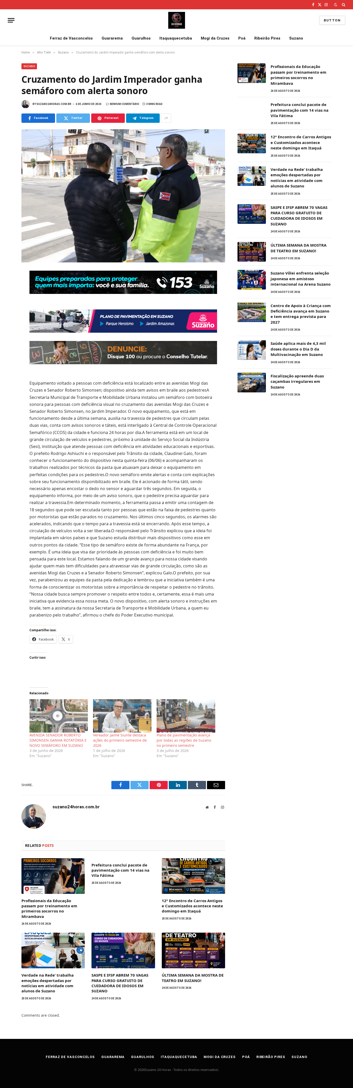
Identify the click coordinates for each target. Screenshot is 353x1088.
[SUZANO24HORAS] (176, 20)
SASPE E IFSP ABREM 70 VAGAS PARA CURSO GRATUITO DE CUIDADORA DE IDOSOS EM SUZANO (119, 982)
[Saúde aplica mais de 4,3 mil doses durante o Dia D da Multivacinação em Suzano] (251, 350)
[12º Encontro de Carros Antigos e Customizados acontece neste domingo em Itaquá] (193, 876)
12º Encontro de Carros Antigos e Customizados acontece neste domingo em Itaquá (192, 906)
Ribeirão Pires (267, 38)
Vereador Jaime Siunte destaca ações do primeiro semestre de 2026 (120, 740)
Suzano (296, 38)
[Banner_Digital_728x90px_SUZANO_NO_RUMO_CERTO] (123, 331)
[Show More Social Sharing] (166, 118)
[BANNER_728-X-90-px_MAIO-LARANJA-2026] (123, 363)
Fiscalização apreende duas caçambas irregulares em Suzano (297, 381)
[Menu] (11, 20)
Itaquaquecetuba (175, 38)
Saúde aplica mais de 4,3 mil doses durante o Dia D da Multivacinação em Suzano (298, 349)
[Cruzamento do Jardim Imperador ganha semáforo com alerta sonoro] (123, 195)
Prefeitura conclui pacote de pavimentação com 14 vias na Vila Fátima (120, 870)
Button (332, 20)
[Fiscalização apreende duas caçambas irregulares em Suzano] (251, 382)
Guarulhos (141, 38)
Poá (241, 38)
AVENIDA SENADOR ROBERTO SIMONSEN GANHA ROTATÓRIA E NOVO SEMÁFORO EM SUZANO (58, 740)
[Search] (343, 4)
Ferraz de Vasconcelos (71, 38)
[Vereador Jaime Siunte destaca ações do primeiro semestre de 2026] (122, 716)
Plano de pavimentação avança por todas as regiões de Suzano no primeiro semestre (184, 740)
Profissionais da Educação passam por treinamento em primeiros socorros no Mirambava (49, 908)
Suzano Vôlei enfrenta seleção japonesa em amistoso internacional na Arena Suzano (301, 278)
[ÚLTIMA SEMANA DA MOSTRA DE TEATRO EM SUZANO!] (193, 950)
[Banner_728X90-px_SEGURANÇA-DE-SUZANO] (123, 292)
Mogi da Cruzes (215, 38)
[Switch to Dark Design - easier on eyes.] (336, 4)
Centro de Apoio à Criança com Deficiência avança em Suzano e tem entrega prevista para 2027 (301, 314)
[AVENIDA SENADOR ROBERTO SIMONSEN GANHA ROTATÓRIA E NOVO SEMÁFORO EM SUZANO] (58, 716)
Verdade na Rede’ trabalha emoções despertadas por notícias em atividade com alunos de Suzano (47, 982)
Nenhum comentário (124, 104)
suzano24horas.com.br (53, 104)
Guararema (112, 38)
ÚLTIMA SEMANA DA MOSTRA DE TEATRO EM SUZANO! (193, 977)
